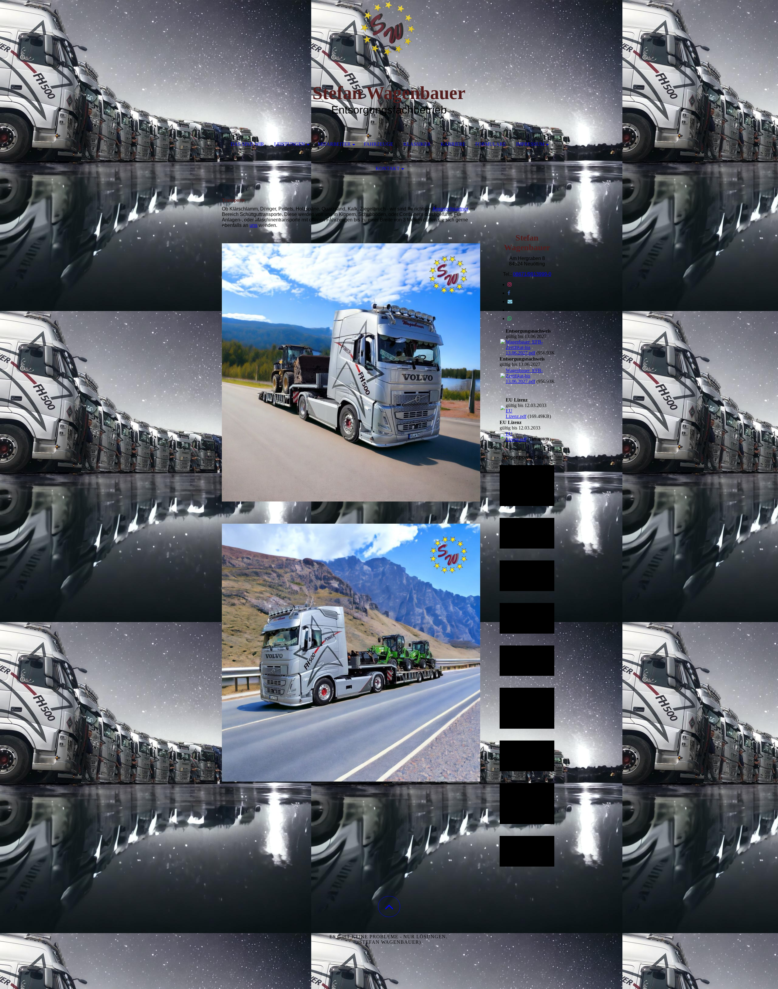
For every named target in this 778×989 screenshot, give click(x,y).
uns (253, 225)
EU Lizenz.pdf (516, 413)
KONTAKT (388, 168)
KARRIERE (453, 144)
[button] (389, 906)
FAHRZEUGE (378, 144)
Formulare (490, 144)
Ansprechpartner (450, 208)
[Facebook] (509, 293)
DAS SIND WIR (247, 144)
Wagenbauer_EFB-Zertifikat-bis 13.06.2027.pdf (524, 347)
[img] (389, 30)
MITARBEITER (334, 144)
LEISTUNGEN (289, 144)
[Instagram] (510, 284)
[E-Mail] (510, 301)
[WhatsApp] (510, 318)
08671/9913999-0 (532, 274)
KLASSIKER (417, 144)
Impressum (530, 144)
